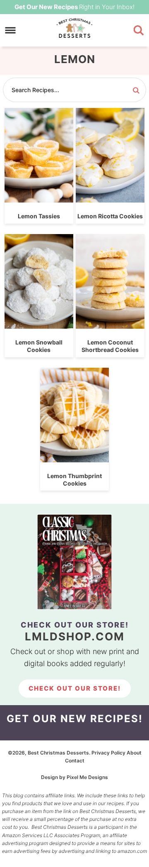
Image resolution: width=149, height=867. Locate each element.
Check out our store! (75, 688)
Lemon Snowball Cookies (38, 346)
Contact (74, 760)
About (134, 753)
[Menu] (10, 30)
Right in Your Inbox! (74, 7)
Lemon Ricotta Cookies (110, 216)
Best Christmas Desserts (74, 28)
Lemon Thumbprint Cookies (74, 479)
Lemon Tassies (39, 216)
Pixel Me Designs (87, 777)
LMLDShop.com (75, 636)
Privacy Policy (108, 753)
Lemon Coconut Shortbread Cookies (110, 346)
